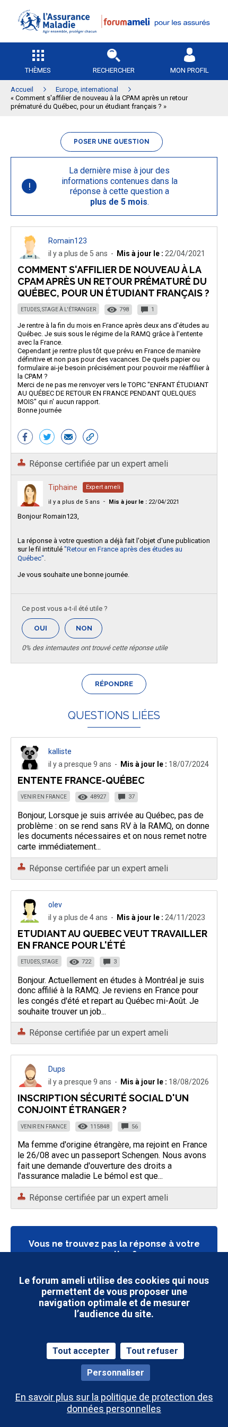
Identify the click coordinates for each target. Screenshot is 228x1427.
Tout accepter (81, 1351)
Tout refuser (152, 1351)
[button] (114, 40)
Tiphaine (62, 487)
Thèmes (38, 70)
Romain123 (67, 241)
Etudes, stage (39, 962)
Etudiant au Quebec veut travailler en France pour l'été (112, 939)
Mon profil (189, 70)
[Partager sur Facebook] (25, 438)
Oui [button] (46, 628)
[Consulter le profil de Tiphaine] (30, 503)
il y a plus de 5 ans (74, 501)
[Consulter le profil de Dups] (30, 1084)
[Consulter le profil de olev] (30, 920)
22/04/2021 (144, 501)
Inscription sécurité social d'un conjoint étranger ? (103, 1103)
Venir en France (44, 797)
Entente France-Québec (81, 780)
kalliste (60, 751)
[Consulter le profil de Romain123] (30, 256)
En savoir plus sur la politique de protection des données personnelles (114, 1402)
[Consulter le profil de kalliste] (30, 766)
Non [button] (89, 631)
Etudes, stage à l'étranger (58, 309)
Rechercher (114, 70)
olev (55, 904)
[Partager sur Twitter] (47, 438)
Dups (56, 1069)
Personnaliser (115, 1373)
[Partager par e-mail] (68, 438)
